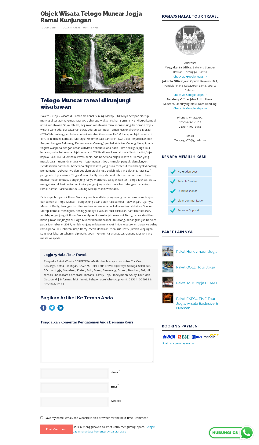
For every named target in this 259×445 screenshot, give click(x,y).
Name (114, 372)
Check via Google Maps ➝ (190, 76)
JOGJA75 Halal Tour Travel (80, 27)
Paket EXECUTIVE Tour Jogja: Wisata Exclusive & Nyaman (197, 303)
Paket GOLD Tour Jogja (195, 267)
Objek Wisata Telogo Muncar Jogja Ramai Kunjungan (91, 17)
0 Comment (49, 27)
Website (116, 401)
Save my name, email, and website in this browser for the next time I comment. (96, 418)
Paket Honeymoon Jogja (196, 251)
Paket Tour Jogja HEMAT (197, 283)
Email (114, 386)
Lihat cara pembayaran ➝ (178, 343)
